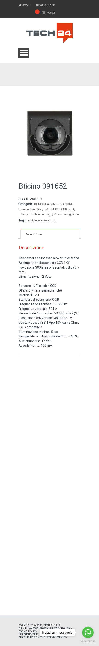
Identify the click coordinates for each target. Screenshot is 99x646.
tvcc (53, 220)
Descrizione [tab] (34, 234)
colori (29, 220)
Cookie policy (27, 631)
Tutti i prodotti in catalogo (35, 214)
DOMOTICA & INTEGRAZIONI (53, 204)
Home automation (30, 209)
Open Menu (23, 53)
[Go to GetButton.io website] (88, 641)
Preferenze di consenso (36, 634)
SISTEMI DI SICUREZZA (59, 209)
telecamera (41, 220)
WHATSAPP (47, 5)
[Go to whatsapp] (88, 632)
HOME (26, 5)
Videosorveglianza (66, 214)
